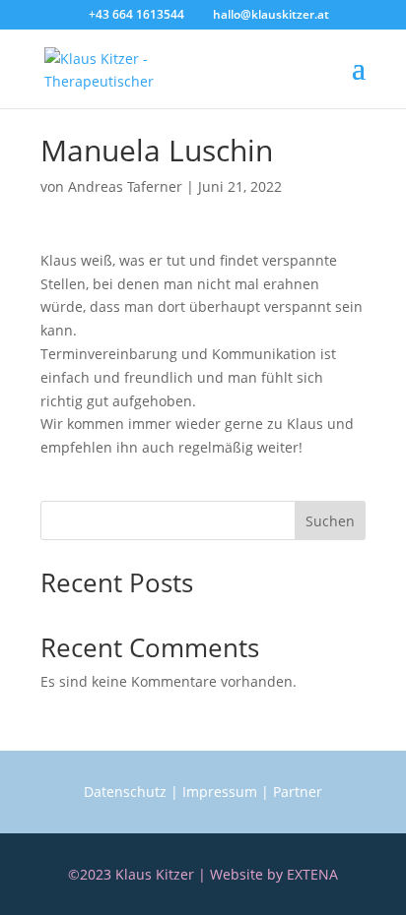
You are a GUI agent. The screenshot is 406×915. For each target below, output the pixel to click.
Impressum (219, 791)
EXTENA (312, 874)
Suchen (330, 521)
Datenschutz (125, 791)
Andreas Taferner (125, 186)
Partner (297, 791)
